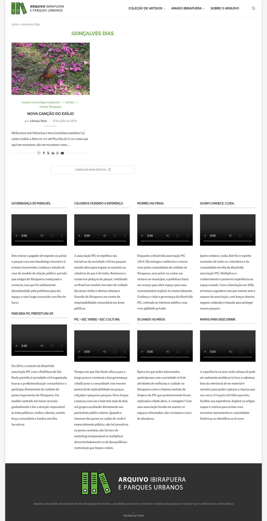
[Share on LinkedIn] (53, 153)
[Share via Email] (62, 153)
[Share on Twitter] (48, 153)
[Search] (253, 8)
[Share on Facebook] (44, 153)
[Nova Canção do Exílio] (50, 69)
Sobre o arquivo (225, 8)
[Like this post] (38, 153)
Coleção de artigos (145, 8)
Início (15, 24)
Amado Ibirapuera (186, 8)
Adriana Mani (38, 121)
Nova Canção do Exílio (50, 113)
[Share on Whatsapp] (57, 153)
